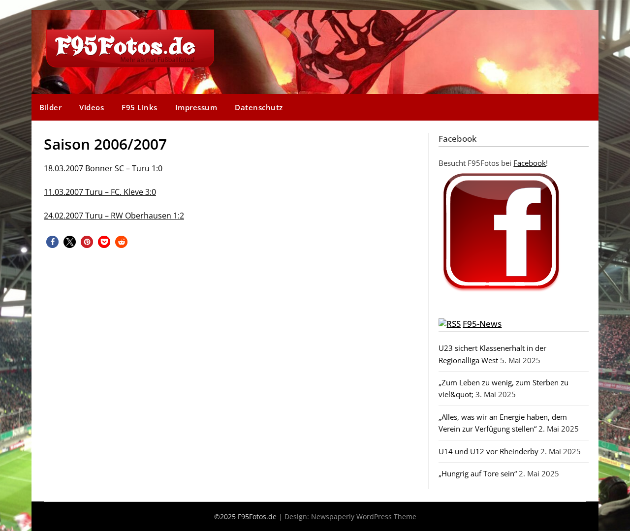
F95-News (482, 323)
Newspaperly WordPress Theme (363, 516)
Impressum (196, 107)
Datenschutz (259, 107)
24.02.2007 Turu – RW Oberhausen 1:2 (114, 215)
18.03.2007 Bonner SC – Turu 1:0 (103, 168)
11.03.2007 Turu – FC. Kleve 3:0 (100, 192)
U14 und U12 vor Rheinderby (488, 451)
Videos (91, 107)
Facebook (529, 163)
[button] (52, 242)
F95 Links (140, 107)
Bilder (50, 107)
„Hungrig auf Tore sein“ (478, 473)
